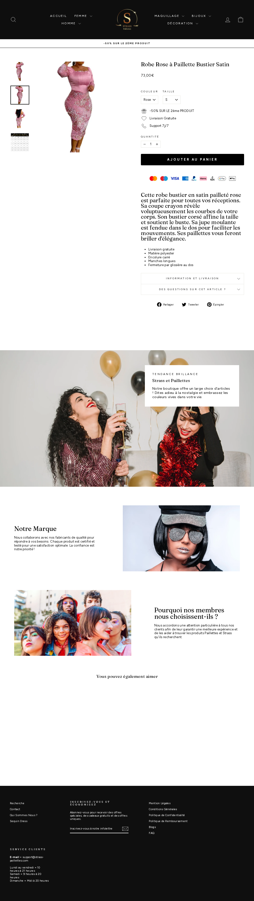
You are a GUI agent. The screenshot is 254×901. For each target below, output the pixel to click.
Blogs (152, 827)
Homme (69, 23)
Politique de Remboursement (168, 821)
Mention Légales (159, 803)
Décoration (180, 23)
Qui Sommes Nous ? (23, 815)
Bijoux (199, 16)
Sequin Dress (18, 821)
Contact (15, 809)
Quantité (150, 136)
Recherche (17, 803)
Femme (81, 16)
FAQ (151, 833)
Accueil (58, 16)
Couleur (149, 91)
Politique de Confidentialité (167, 815)
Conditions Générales (163, 809)
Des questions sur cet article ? (192, 289)
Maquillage (168, 16)
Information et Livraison (192, 278)
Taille (169, 91)
